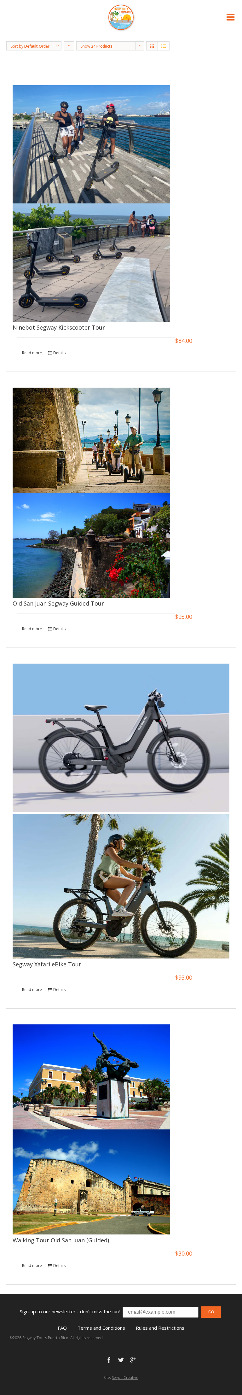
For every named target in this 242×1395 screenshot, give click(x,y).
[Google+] (133, 1360)
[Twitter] (121, 1360)
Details (59, 352)
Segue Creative (125, 1377)
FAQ (62, 1328)
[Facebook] (109, 1360)
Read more (32, 352)
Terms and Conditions (101, 1328)
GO (211, 1312)
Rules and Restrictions (160, 1328)
